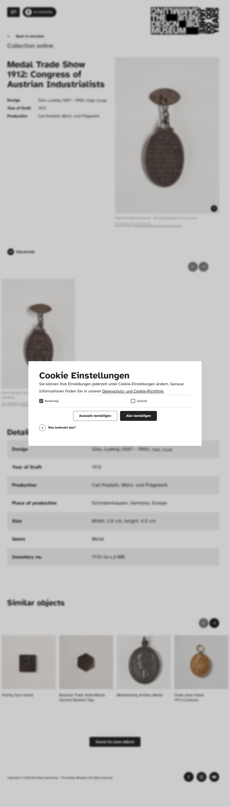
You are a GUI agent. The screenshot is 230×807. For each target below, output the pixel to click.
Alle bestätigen (138, 416)
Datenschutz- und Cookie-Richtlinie (133, 391)
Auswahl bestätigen (95, 416)
